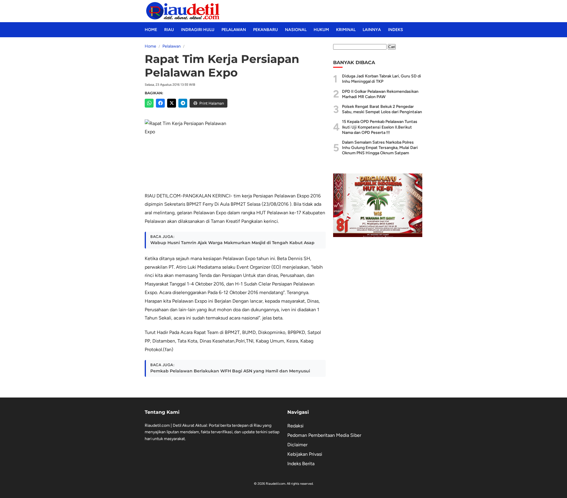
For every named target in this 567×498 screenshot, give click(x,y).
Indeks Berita (301, 463)
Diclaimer (297, 444)
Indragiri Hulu (197, 29)
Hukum (321, 29)
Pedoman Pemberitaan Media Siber (324, 435)
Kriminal (346, 29)
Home (151, 29)
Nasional (296, 29)
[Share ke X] (171, 103)
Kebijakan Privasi (304, 454)
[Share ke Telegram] (182, 103)
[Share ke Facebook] (160, 103)
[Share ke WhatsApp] (149, 103)
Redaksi (295, 426)
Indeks (395, 29)
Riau (169, 29)
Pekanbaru (265, 29)
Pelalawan (233, 29)
